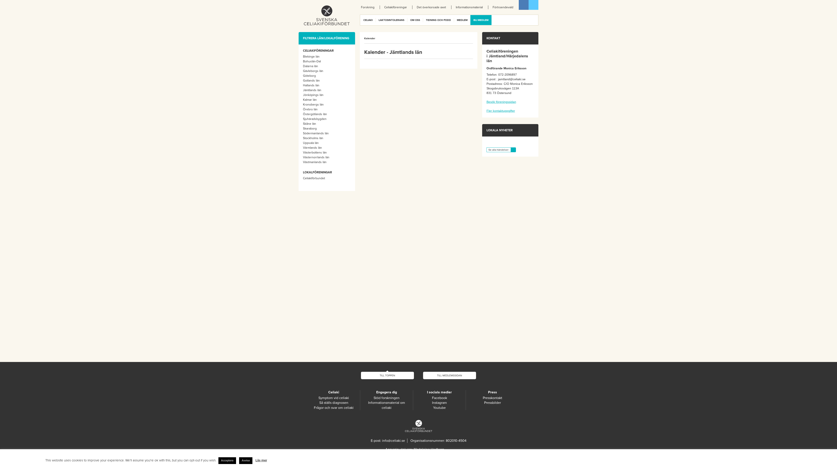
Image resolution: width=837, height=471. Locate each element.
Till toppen (387, 375)
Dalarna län (310, 66)
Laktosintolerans (391, 20)
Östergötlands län (315, 114)
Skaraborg (310, 128)
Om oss (415, 20)
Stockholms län (313, 138)
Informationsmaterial (469, 7)
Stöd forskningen (387, 398)
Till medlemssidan (449, 375)
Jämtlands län (312, 90)
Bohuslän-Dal (312, 61)
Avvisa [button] (246, 460)
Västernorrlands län (316, 157)
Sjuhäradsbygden (315, 119)
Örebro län (310, 109)
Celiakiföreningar (395, 7)
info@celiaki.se (393, 441)
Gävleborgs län (313, 71)
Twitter (533, 5)
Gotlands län (311, 80)
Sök (534, 20)
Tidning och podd (438, 20)
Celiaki (368, 20)
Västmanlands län (315, 162)
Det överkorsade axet (431, 7)
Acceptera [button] (227, 460)
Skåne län (309, 124)
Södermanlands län (316, 133)
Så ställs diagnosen (333, 403)
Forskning (367, 7)
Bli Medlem (480, 20)
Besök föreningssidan (501, 102)
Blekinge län (311, 56)
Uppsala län (311, 143)
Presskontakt (492, 398)
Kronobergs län (313, 104)
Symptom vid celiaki (333, 398)
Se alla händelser (498, 149)
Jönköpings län (313, 95)
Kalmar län (310, 100)
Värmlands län (312, 148)
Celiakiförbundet (314, 178)
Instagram (439, 403)
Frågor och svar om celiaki (334, 408)
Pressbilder (492, 403)
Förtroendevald (503, 7)
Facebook (524, 5)
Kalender (369, 38)
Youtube (439, 408)
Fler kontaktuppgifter (501, 111)
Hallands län (311, 85)
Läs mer (261, 460)
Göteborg (309, 76)
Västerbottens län (315, 152)
